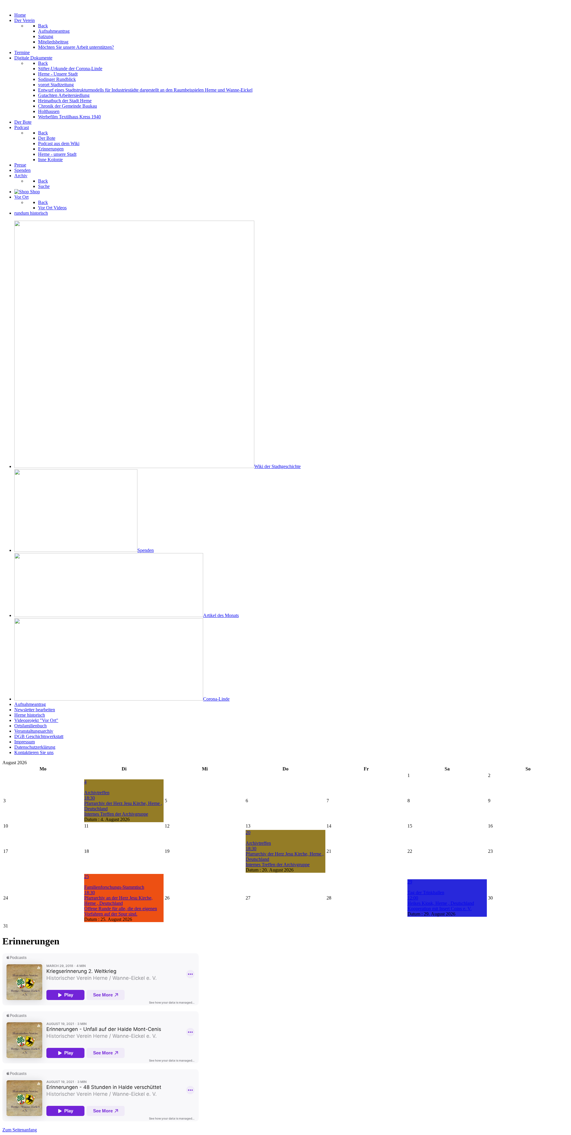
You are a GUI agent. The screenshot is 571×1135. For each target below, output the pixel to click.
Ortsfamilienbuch (30, 725)
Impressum (24, 741)
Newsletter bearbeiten (34, 709)
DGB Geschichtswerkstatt (38, 736)
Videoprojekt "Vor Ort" (36, 720)
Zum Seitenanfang (19, 1129)
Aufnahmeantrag (30, 704)
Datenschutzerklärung (34, 747)
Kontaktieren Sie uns (34, 752)
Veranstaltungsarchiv (33, 731)
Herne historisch (29, 715)
